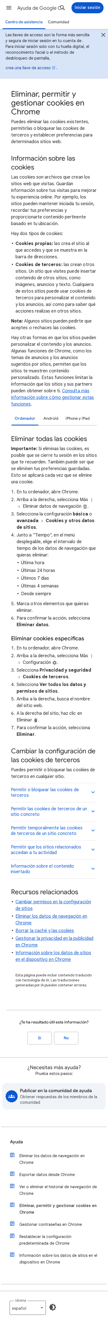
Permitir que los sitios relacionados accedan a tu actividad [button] (46, 849)
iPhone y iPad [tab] (78, 418)
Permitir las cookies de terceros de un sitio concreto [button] (49, 811)
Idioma (20, 1300)
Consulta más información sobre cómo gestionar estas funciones (52, 397)
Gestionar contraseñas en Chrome (50, 1224)
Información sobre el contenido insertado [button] (42, 869)
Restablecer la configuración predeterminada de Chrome (45, 1240)
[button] (9, 7)
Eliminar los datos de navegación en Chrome (52, 1159)
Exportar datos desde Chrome (47, 1174)
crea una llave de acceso (28, 67)
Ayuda (16, 1142)
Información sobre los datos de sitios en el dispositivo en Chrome (58, 1259)
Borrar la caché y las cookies (45, 930)
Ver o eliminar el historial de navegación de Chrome (58, 1190)
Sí (39, 1038)
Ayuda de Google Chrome (41, 8)
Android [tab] (50, 418)
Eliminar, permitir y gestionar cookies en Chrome (58, 1209)
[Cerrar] (103, 35)
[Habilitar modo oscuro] (52, 1307)
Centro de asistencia (24, 22)
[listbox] (27, 1308)
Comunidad (58, 22)
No (66, 1038)
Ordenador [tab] (25, 418)
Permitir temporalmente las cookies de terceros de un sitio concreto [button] (47, 830)
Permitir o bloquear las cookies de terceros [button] (45, 792)
